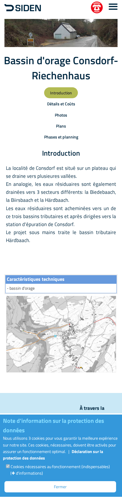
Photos (61, 115)
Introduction (61, 93)
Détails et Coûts (61, 104)
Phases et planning (61, 137)
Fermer (60, 487)
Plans (61, 126)
